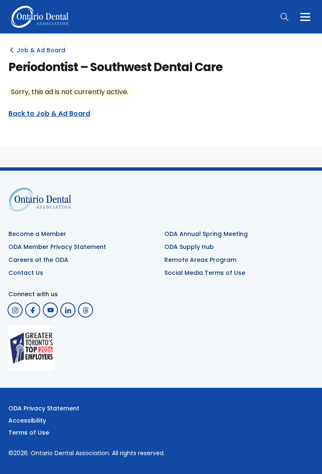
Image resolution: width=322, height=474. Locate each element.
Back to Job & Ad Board (49, 114)
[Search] (284, 16)
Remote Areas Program (200, 260)
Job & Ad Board (41, 50)
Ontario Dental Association (70, 453)
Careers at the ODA (38, 260)
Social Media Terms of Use (204, 273)
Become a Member (37, 234)
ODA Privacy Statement (43, 408)
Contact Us (25, 273)
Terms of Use (28, 432)
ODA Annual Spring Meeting (206, 234)
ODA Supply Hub (189, 247)
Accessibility (27, 420)
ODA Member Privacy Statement (57, 247)
